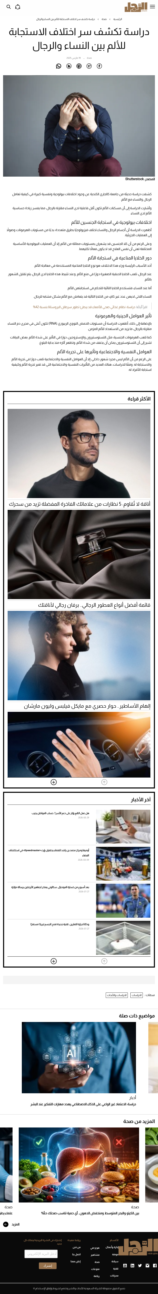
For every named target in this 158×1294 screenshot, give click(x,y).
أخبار (132, 1098)
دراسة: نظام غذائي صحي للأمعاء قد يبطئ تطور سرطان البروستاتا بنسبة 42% (84, 307)
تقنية (115, 1268)
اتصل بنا (76, 1254)
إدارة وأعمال (112, 1247)
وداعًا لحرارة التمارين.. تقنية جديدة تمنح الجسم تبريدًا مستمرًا (59, 924)
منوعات (95, 1269)
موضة (115, 1254)
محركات (114, 1275)
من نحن (77, 1247)
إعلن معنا (76, 1261)
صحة (104, 19)
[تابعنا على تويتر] (140, 1265)
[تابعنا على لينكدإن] (132, 1265)
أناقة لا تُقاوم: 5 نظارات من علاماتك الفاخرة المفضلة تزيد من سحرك (79, 504)
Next (53, 782)
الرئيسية (117, 19)
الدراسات (137, 995)
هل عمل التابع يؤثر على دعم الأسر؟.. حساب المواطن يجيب (60, 813)
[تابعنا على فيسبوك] (155, 1265)
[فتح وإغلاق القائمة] (152, 7)
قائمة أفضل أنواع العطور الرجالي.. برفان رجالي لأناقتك (94, 605)
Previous (104, 782)
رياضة (97, 1276)
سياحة (115, 1261)
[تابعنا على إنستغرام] (147, 1265)
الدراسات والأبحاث (117, 995)
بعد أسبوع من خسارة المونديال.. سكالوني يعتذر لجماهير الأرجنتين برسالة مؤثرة (50, 887)
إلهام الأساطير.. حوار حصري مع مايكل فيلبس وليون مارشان (87, 706)
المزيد (15, 1224)
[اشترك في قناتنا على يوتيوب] (125, 1265)
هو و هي (95, 1247)
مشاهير (95, 1254)
